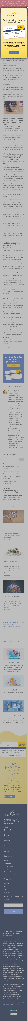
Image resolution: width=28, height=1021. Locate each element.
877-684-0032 (13, 48)
